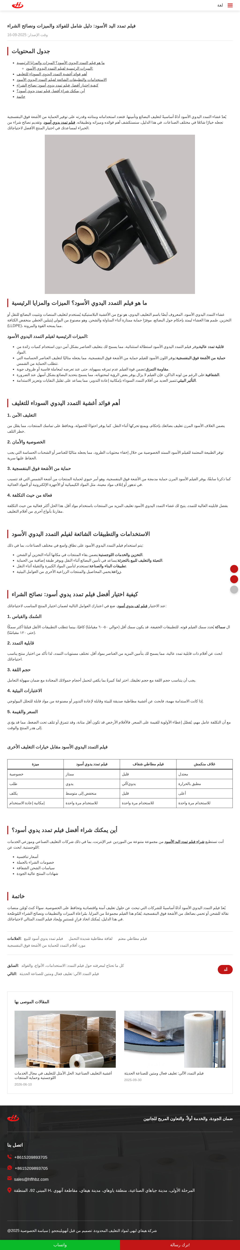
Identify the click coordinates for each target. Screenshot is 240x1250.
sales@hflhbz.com (31, 1179)
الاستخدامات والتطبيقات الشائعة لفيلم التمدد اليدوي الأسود (62, 80)
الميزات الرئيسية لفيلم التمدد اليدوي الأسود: (59, 68)
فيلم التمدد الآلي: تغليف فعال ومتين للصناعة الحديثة (59, 974)
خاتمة (21, 97)
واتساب (60, 1244)
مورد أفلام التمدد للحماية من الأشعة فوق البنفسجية (46, 945)
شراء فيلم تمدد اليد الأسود (184, 842)
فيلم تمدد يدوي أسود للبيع (43, 939)
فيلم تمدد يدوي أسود (59, 122)
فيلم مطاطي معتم (132, 939)
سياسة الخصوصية (34, 1231)
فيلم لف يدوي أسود (132, 606)
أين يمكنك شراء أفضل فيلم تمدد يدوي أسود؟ (51, 91)
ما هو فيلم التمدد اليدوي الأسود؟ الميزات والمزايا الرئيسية (61, 63)
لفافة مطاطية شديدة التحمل (90, 939)
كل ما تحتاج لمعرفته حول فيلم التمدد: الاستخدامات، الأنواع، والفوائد (72, 966)
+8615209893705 (30, 1157)
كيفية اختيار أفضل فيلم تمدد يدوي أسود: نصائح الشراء (57, 85)
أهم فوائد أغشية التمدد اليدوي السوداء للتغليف (52, 74)
